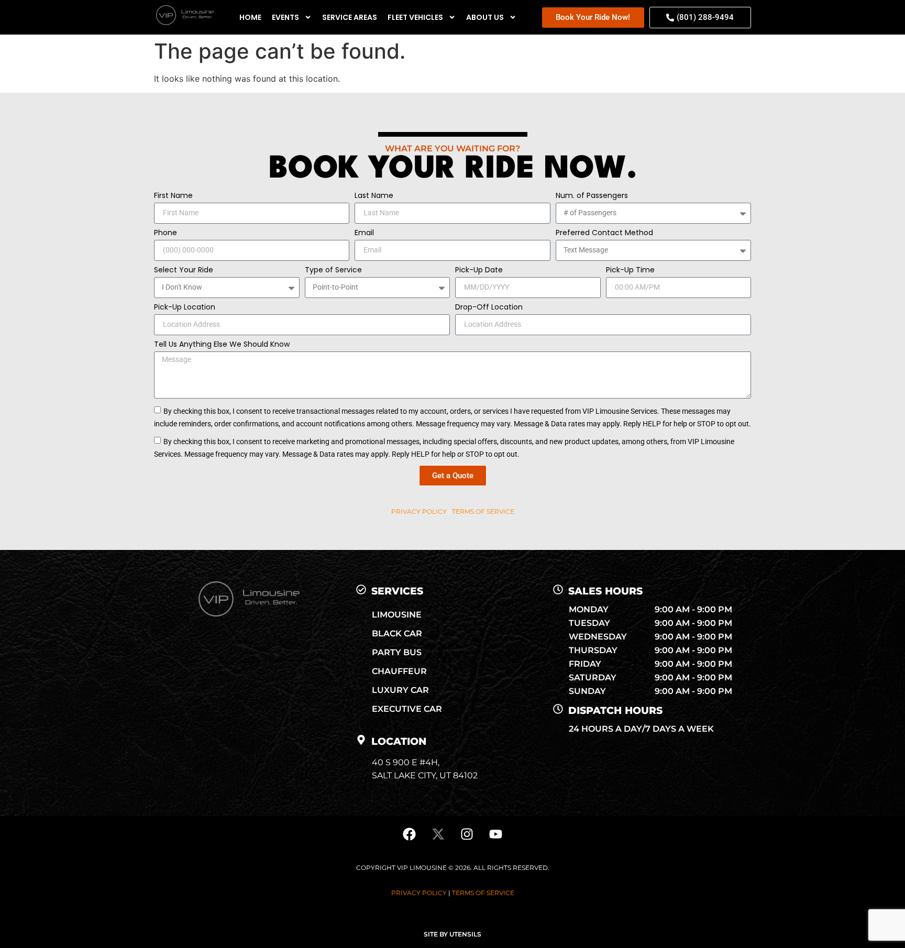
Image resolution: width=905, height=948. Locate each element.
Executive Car (407, 709)
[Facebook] (409, 834)
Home (250, 17)
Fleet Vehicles (415, 17)
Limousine (397, 615)
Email (364, 233)
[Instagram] (467, 834)
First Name (173, 196)
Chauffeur (399, 671)
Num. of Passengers (592, 196)
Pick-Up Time (630, 270)
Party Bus (397, 652)
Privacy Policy (419, 511)
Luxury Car (400, 690)
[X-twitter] (438, 834)
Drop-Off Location (489, 307)
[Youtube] (496, 834)
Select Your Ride (183, 270)
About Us (485, 17)
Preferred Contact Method (604, 233)
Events (285, 17)
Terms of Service (483, 511)
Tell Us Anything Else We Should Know (222, 344)
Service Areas (349, 17)
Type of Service (333, 270)
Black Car (397, 633)
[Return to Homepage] (184, 23)
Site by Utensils (452, 934)
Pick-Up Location (184, 307)
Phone (165, 233)
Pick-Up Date (479, 270)
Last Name (374, 196)
